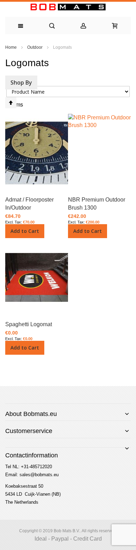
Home (11, 47)
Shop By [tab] (21, 82)
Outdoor (35, 47)
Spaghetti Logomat (28, 324)
